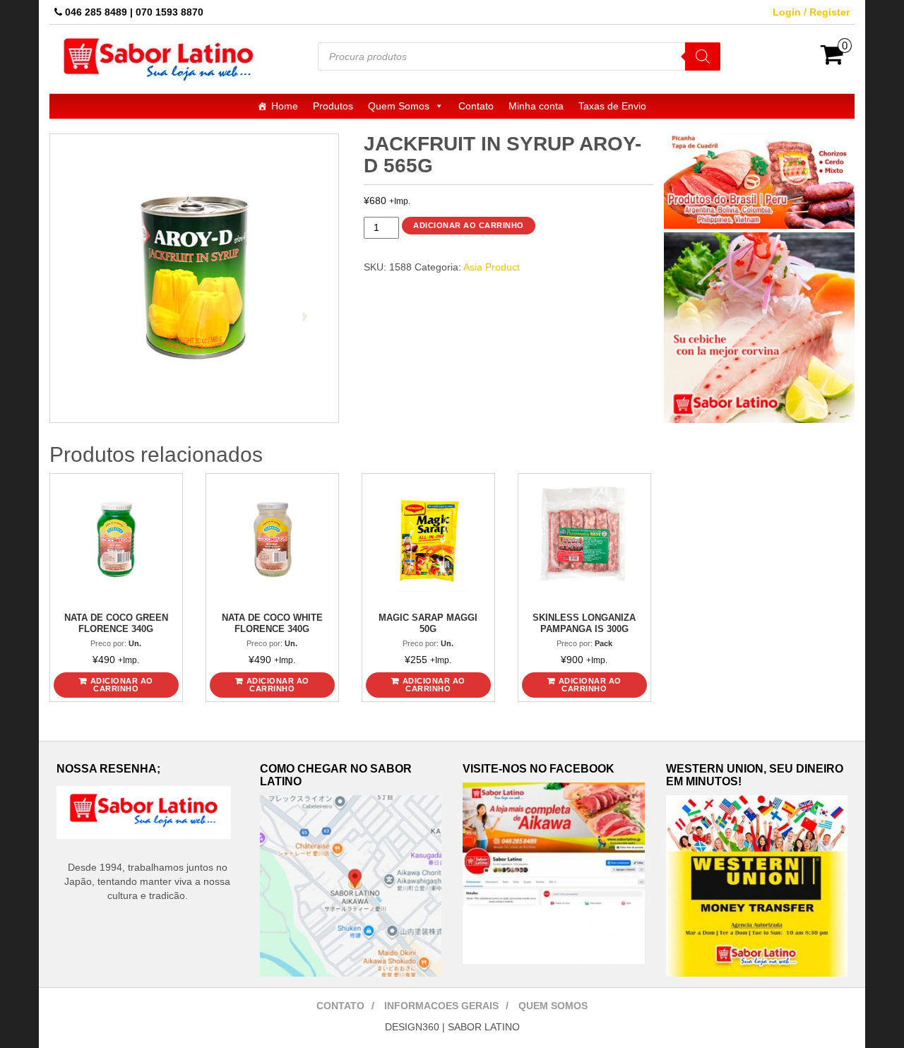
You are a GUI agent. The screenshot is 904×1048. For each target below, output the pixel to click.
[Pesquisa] (702, 56)
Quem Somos (398, 106)
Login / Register (811, 12)
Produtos (333, 106)
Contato (476, 106)
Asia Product (491, 267)
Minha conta (536, 106)
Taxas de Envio (612, 106)
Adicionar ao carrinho (468, 225)
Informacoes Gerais (441, 1005)
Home (284, 106)
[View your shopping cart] (832, 59)
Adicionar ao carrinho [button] (121, 685)
